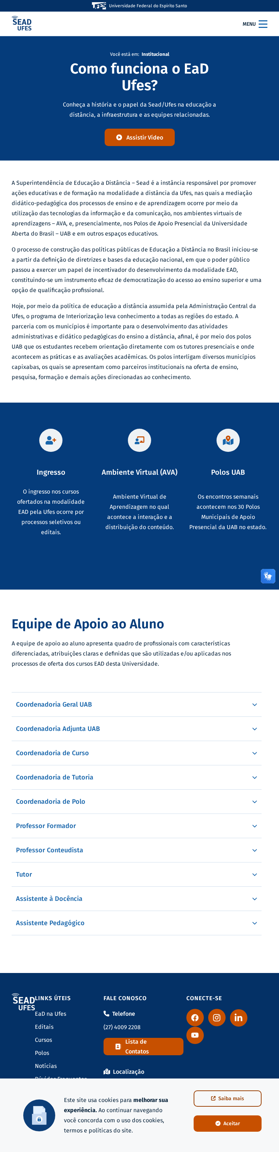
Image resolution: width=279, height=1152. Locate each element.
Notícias (46, 1065)
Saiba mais (231, 1098)
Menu (249, 24)
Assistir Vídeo (144, 137)
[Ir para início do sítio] (22, 24)
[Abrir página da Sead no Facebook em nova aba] (195, 1017)
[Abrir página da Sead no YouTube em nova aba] (195, 1035)
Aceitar (231, 1123)
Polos (42, 1052)
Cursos (43, 1039)
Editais (44, 1026)
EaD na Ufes (50, 1013)
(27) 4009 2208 (122, 1027)
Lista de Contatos (137, 1046)
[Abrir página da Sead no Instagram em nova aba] (217, 1017)
